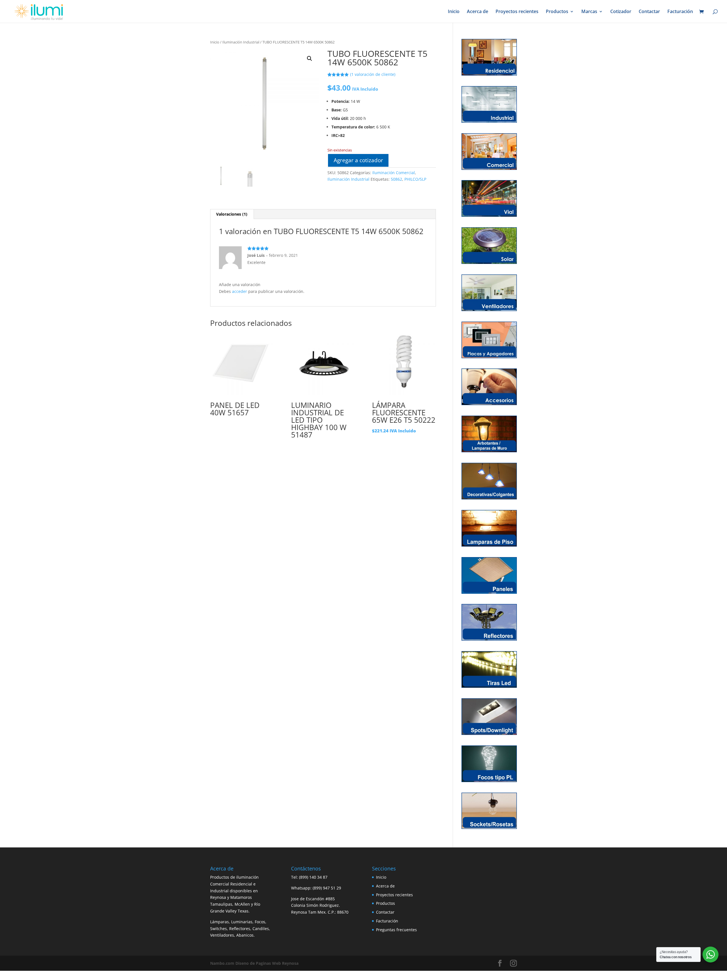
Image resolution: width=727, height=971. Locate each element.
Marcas (589, 11)
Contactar (649, 11)
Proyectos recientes (517, 11)
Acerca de (477, 11)
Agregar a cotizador (358, 160)
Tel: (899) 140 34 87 (309, 877)
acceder (239, 291)
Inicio (453, 11)
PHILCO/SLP (415, 179)
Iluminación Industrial (240, 42)
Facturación (680, 11)
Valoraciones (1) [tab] (231, 214)
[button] (309, 58)
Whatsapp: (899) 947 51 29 (316, 888)
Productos (557, 11)
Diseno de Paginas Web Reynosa (254, 963)
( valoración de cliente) (372, 74)
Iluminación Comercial (393, 172)
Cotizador (620, 11)
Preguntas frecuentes (396, 929)
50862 (396, 179)
